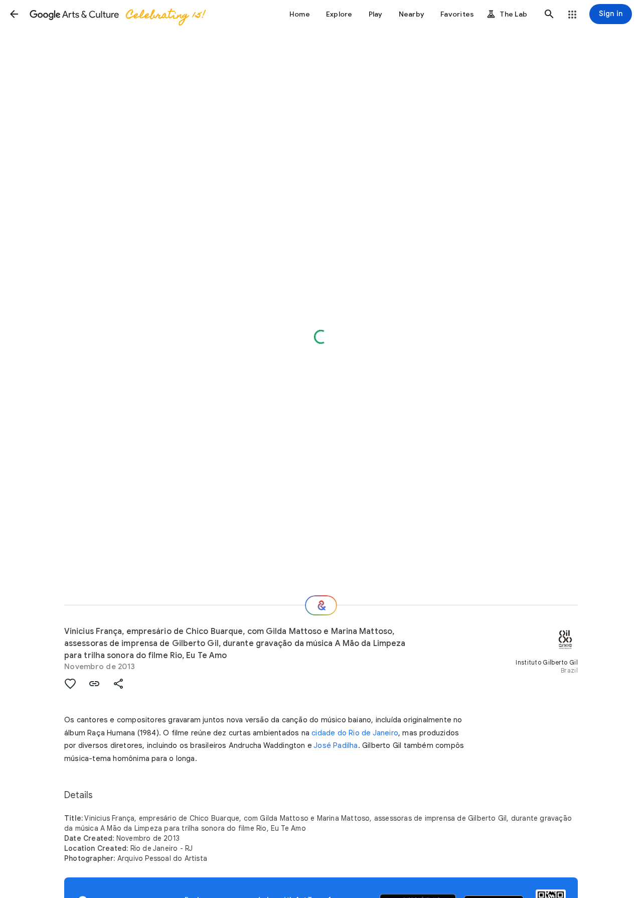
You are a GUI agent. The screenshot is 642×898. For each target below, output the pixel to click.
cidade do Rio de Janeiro (354, 732)
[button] (14, 14)
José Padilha (335, 745)
